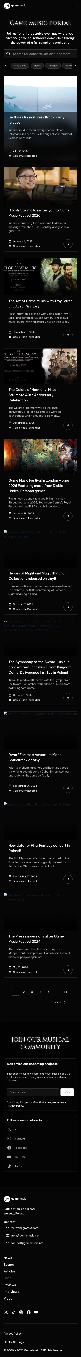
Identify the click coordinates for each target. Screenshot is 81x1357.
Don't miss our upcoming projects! (33, 1064)
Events (9, 1264)
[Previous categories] (6, 66)
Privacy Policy (15, 1105)
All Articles (20, 65)
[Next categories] (75, 66)
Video (8, 1298)
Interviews (11, 1292)
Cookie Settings (14, 1342)
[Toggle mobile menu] (72, 6)
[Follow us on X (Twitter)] (6, 1312)
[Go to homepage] (15, 6)
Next (58, 1002)
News (37, 65)
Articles (53, 65)
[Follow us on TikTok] (13, 1312)
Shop (7, 1278)
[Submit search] (8, 54)
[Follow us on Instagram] (21, 1312)
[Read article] (68, 243)
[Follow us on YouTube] (36, 1312)
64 (65, 992)
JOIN (67, 1092)
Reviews (70, 65)
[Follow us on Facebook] (28, 1312)
